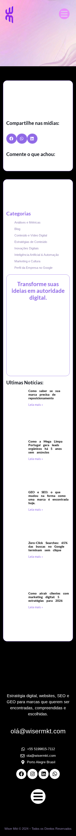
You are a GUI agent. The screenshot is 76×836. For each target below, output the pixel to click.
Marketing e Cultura (27, 261)
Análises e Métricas (27, 222)
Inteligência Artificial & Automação (36, 254)
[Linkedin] (44, 774)
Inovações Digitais (26, 248)
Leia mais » (35, 404)
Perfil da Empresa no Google (33, 267)
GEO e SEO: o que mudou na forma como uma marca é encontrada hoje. (48, 497)
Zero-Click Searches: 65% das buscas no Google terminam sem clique (47, 546)
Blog (17, 229)
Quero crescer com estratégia (38, 332)
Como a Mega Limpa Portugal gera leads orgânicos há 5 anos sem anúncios (45, 447)
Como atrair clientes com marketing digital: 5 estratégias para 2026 (48, 596)
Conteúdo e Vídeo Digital (30, 235)
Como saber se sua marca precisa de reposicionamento (44, 394)
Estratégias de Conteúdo (30, 242)
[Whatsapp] (55, 774)
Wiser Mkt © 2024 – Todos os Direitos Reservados (38, 828)
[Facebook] (21, 774)
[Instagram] (32, 774)
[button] (64, 14)
